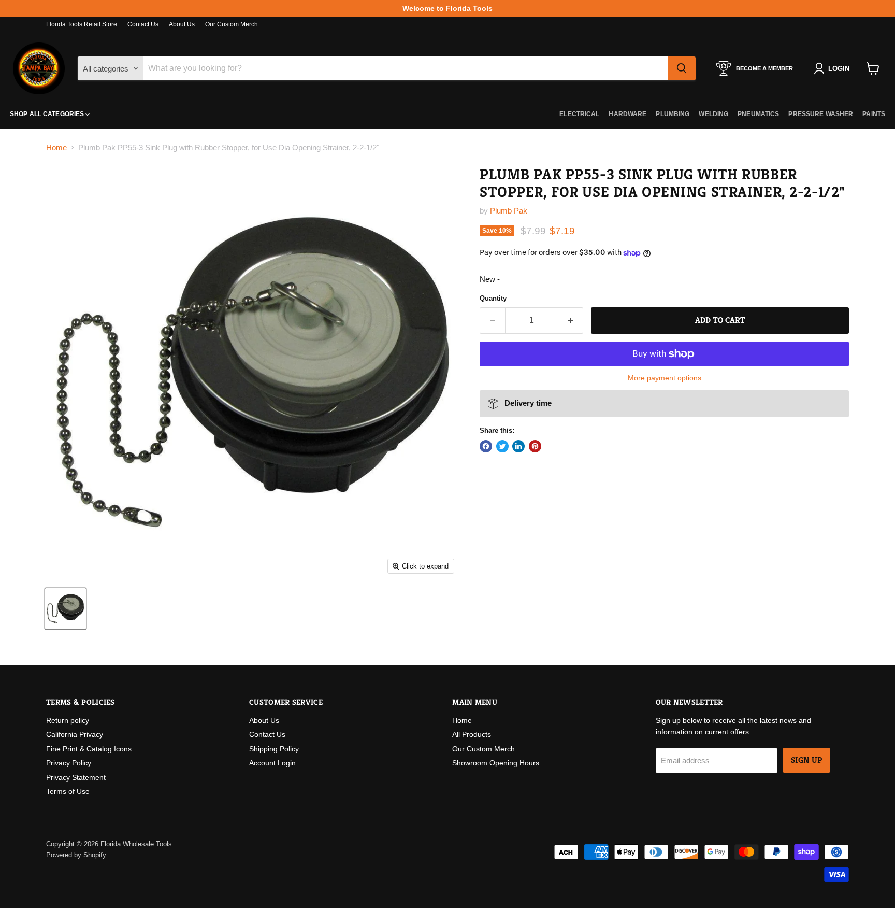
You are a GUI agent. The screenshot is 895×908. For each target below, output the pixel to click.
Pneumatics (758, 114)
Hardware (627, 114)
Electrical (579, 114)
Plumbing (672, 114)
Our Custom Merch (231, 24)
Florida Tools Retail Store (81, 24)
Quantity (493, 298)
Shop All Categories (47, 114)
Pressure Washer (820, 114)
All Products (471, 734)
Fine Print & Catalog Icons (89, 749)
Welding (713, 114)
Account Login (272, 763)
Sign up (806, 760)
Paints (873, 114)
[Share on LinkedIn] (518, 446)
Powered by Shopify (76, 855)
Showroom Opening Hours (495, 763)
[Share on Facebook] (486, 446)
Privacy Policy (68, 763)
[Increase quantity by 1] (571, 320)
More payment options (664, 378)
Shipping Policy (274, 749)
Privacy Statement (76, 777)
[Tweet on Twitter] (502, 446)
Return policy (67, 720)
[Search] (682, 68)
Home (56, 147)
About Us (182, 24)
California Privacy (74, 734)
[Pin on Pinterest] (535, 446)
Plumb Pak (508, 210)
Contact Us (142, 24)
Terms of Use (68, 791)
